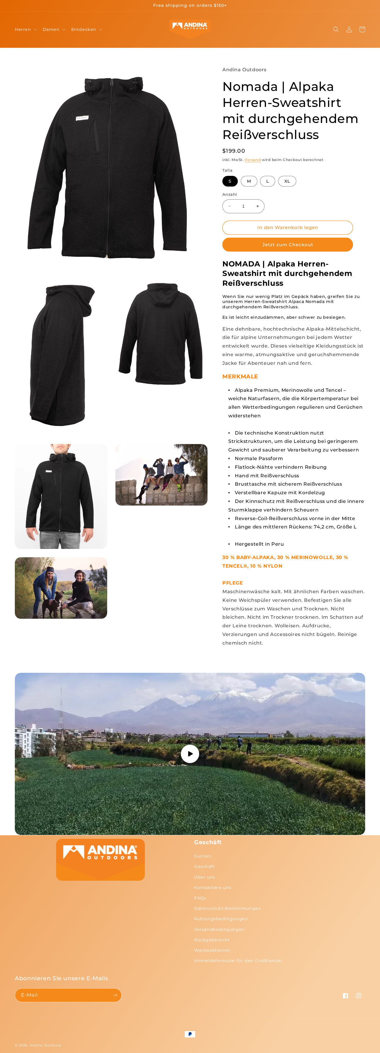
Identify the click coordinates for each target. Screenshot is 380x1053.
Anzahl (229, 194)
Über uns (204, 877)
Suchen (203, 856)
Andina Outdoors (46, 1045)
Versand (253, 159)
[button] (25, 29)
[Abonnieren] (114, 995)
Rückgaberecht (212, 940)
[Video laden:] (190, 754)
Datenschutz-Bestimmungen (227, 908)
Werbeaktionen (212, 950)
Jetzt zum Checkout (287, 244)
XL (287, 181)
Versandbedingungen (219, 929)
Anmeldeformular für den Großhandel (238, 960)
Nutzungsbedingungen (221, 918)
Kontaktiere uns (212, 887)
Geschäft (204, 866)
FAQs (200, 898)
